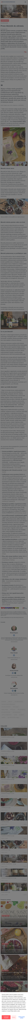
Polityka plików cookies (21, 1017)
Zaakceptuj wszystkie (6, 1017)
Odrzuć (13, 1017)
